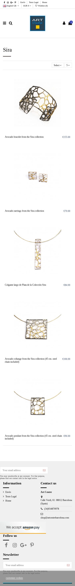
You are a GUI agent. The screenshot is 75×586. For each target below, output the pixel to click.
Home (44, 2)
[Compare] (69, 84)
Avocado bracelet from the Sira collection (24, 136)
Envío (23, 2)
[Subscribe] (44, 470)
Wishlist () (42, 6)
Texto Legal (34, 2)
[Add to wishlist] (69, 78)
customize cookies (14, 578)
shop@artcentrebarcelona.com (55, 517)
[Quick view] (69, 91)
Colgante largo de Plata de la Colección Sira (25, 284)
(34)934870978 (51, 508)
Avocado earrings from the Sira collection (24, 210)
